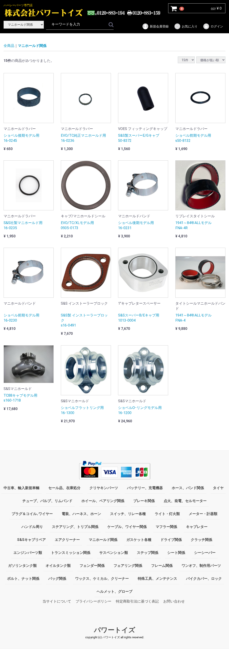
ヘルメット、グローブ (114, 591)
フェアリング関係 (128, 565)
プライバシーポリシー (93, 601)
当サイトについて (56, 601)
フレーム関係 (162, 565)
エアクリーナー (67, 540)
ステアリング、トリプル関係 (75, 527)
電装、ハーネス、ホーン (81, 514)
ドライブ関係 (171, 540)
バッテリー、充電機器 (145, 488)
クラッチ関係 (201, 540)
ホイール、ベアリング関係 (102, 501)
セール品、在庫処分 (64, 488)
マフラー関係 (166, 527)
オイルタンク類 (58, 565)
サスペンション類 (113, 553)
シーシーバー (205, 553)
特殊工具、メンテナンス (157, 578)
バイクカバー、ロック (204, 578)
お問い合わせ (174, 601)
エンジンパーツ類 (27, 553)
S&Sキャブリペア (31, 540)
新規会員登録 (159, 26)
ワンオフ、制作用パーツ (201, 565)
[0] (174, 8)
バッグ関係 (57, 578)
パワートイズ (114, 630)
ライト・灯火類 (167, 514)
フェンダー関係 (92, 565)
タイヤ (218, 488)
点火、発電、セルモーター (185, 501)
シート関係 (176, 553)
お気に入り (189, 26)
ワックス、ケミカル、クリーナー (102, 578)
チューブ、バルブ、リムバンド (47, 501)
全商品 (9, 46)
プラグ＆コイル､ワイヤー (32, 514)
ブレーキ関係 (144, 501)
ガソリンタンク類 (22, 565)
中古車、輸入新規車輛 (21, 488)
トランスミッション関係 (70, 553)
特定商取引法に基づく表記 (137, 601)
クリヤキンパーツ (103, 488)
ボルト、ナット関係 (23, 578)
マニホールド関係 (32, 46)
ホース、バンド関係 (188, 488)
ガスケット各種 (138, 540)
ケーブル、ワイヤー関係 (127, 527)
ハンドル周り (32, 527)
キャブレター (197, 527)
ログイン (217, 26)
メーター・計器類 (203, 514)
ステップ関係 (147, 553)
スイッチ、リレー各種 (128, 514)
